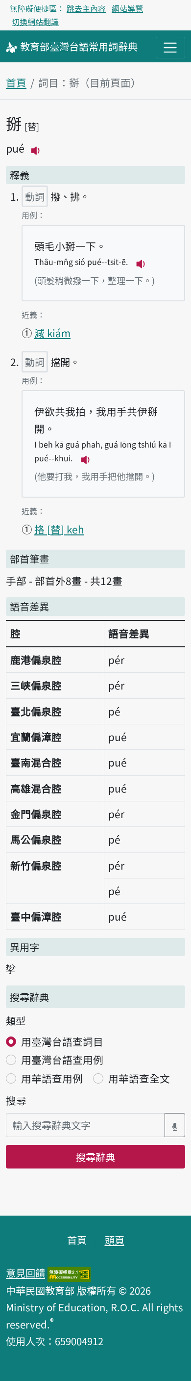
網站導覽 (127, 8)
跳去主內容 (86, 8)
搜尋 (16, 1100)
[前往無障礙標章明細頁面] (69, 1272)
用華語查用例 (52, 1078)
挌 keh (59, 529)
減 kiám (52, 332)
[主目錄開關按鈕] (170, 47)
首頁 (16, 82)
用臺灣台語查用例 (62, 1059)
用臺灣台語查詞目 (62, 1041)
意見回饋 (25, 1272)
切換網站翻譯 (35, 21)
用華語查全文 (139, 1078)
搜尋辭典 (95, 1156)
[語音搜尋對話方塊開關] (175, 1125)
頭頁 (114, 1239)
